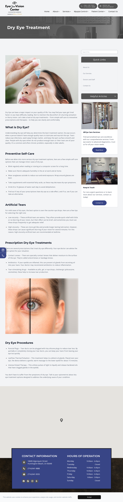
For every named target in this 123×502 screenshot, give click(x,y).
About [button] (55, 11)
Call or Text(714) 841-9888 (89, 6)
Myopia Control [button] (80, 11)
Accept (89, 497)
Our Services (87, 73)
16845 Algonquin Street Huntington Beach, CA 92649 (40, 462)
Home (46, 11)
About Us (86, 67)
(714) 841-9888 (34, 468)
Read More (99, 150)
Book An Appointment (108, 6)
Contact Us (113, 11)
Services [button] (66, 11)
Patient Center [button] (98, 11)
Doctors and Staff (89, 80)
